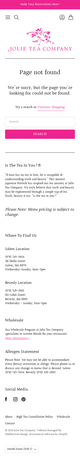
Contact (10, 423)
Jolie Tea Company (25, 430)
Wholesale (63, 417)
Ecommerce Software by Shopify (48, 434)
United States (19, 449)
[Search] (16, 17)
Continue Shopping (51, 107)
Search (40, 134)
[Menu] (7, 17)
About (9, 417)
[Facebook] (6, 400)
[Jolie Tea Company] (40, 40)
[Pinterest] (23, 400)
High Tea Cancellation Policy (34, 417)
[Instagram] (15, 400)
